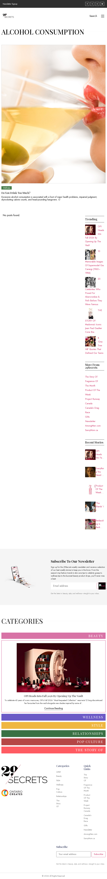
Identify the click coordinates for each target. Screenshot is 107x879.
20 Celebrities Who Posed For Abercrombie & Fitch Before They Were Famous (93, 291)
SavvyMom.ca (91, 430)
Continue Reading (53, 708)
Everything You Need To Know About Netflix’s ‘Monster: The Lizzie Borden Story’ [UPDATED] (100, 472)
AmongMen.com (93, 425)
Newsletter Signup (10, 4)
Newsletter (90, 421)
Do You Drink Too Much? (15, 193)
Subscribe (98, 854)
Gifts (87, 416)
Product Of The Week (92, 392)
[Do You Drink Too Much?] (53, 114)
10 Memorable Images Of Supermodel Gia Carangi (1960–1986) (94, 262)
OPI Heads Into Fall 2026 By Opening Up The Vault (100, 454)
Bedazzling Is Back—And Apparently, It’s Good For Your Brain (100, 524)
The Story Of (91, 376)
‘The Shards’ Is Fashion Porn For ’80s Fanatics (100, 507)
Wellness (6, 187)
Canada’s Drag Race (92, 410)
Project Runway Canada (92, 401)
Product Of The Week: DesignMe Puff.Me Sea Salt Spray (100, 489)
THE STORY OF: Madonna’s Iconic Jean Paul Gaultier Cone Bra (93, 321)
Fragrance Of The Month (91, 383)
